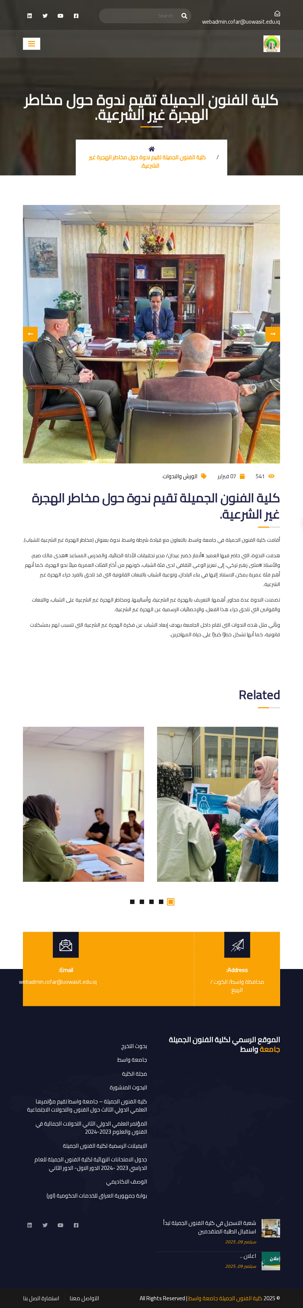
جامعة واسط (132, 1059)
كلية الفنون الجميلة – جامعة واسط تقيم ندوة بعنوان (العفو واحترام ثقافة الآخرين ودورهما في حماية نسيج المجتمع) (80, 739)
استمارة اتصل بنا (41, 1298)
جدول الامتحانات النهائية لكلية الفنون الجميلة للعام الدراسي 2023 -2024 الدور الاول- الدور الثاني (90, 1163)
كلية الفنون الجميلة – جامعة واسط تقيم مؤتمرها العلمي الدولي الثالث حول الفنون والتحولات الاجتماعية (87, 1105)
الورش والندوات (180, 476)
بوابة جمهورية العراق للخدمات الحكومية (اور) (97, 1195)
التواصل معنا (84, 1298)
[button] (171, 902)
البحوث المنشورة (128, 1087)
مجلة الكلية (134, 1073)
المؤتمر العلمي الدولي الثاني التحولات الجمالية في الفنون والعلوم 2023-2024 (91, 1127)
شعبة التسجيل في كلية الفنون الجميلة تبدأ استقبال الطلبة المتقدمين (209, 1227)
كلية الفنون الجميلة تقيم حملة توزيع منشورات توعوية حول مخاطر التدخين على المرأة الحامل (213, 734)
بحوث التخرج (134, 1046)
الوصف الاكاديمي (126, 1181)
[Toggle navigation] (31, 44)
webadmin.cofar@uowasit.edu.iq (241, 21)
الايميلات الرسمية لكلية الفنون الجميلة (105, 1145)
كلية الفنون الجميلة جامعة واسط (225, 1298)
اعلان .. (248, 1256)
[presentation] (30, 334)
